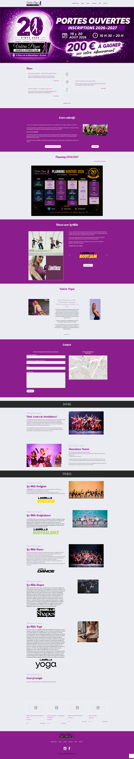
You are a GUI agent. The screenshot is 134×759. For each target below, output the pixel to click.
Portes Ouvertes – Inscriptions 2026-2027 (40, 89)
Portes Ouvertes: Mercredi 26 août (85, 81)
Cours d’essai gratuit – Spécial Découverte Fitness (42, 73)
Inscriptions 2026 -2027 (74, 716)
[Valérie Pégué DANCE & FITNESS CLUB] (67, 735)
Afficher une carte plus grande (75, 383)
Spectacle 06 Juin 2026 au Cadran (96, 717)
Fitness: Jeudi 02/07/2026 (34, 716)
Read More (56, 80)
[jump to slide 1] (66, 61)
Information (29, 717)
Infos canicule (51, 716)
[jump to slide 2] (67, 61)
